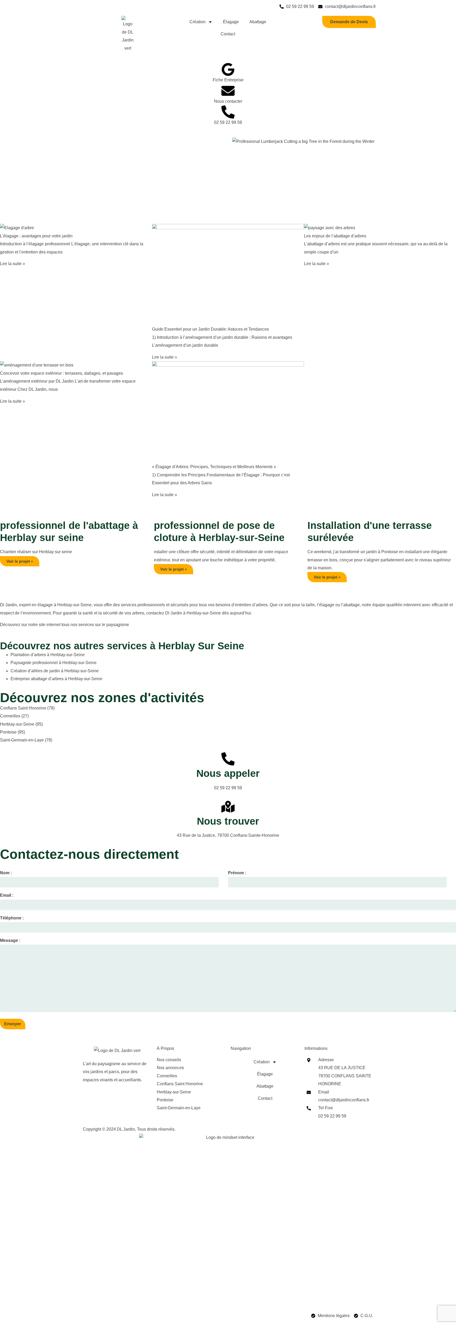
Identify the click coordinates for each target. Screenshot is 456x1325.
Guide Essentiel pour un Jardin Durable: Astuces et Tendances (210, 329)
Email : (6, 895)
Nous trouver (228, 821)
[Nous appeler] (228, 758)
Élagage (231, 22)
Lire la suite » (12, 263)
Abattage (257, 22)
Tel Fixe (325, 1108)
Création (197, 22)
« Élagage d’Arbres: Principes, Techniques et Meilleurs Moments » (214, 466)
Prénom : (237, 873)
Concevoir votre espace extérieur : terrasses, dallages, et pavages (61, 373)
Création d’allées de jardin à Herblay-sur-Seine (55, 671)
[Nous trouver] (228, 806)
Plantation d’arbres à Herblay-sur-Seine (48, 654)
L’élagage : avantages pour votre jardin (36, 236)
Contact (228, 34)
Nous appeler (228, 773)
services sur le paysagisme (103, 624)
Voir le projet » (19, 561)
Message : (10, 940)
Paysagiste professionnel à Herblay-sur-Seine (54, 662)
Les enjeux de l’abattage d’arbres (335, 236)
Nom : (6, 873)
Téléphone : (12, 918)
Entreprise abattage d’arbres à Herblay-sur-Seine (56, 678)
